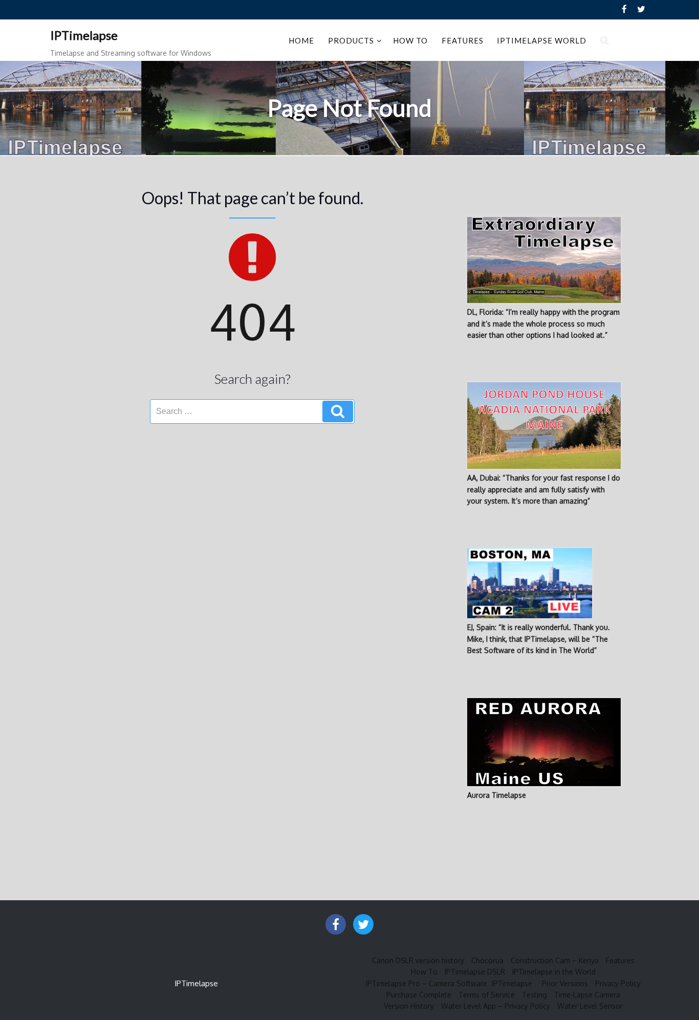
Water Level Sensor (590, 1006)
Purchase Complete (418, 994)
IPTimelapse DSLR (475, 971)
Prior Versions (565, 983)
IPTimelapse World (541, 40)
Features (463, 40)
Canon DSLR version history (418, 960)
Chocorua (487, 960)
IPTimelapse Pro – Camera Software (426, 983)
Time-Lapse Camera (587, 994)
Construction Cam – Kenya (555, 960)
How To (410, 40)
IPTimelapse (84, 35)
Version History (409, 1006)
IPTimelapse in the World (554, 971)
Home (301, 40)
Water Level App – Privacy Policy (495, 1006)
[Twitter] (641, 10)
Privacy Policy (618, 983)
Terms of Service (486, 994)
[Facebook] (624, 10)
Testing (534, 994)
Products (351, 40)
